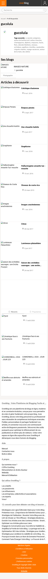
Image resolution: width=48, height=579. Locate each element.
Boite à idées (7, 454)
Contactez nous (8, 451)
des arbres (26, 52)
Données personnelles (24, 558)
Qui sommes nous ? (9, 465)
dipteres (28, 43)
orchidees (17, 47)
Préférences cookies (24, 561)
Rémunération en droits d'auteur (14, 470)
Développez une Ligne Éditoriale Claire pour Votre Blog (23, 510)
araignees (36, 38)
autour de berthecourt (22, 40)
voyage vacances (33, 49)
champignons (19, 43)
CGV (24, 552)
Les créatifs (6, 486)
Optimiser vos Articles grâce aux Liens (17, 523)
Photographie (8, 75)
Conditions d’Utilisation (24, 549)
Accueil (3, 19)
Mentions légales (24, 545)
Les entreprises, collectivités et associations (19, 494)
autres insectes (36, 40)
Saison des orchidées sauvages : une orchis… (31, 264)
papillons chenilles (28, 47)
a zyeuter (29, 38)
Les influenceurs (8, 491)
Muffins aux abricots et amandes (31, 378)
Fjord (24, 316)
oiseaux (34, 45)
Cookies (24, 555)
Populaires (36, 312)
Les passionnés (8, 489)
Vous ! (4, 499)
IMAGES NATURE (21, 67)
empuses (34, 43)
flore (15, 45)
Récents (14, 312)
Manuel (5, 449)
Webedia (5, 473)
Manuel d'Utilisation (9, 475)
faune (41, 43)
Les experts (6, 497)
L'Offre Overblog (8, 467)
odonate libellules (24, 45)
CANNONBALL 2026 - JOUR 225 (33, 358)
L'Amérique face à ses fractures (30, 337)
